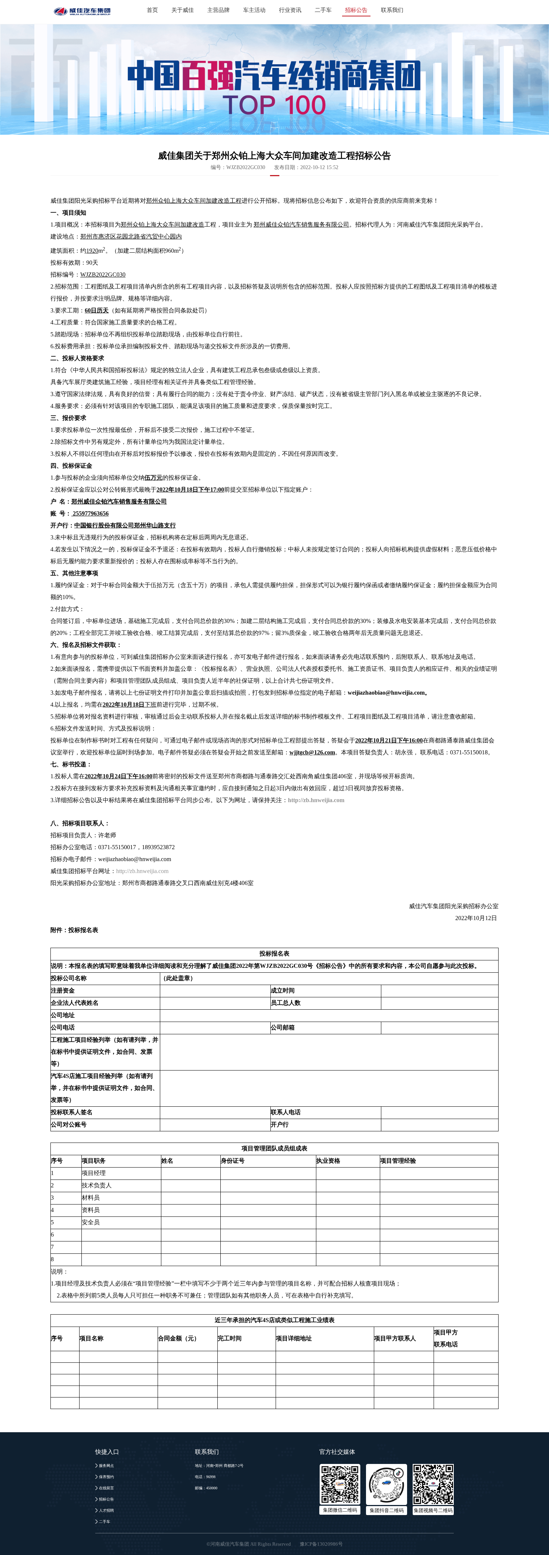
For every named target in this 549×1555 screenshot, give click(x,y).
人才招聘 (106, 1510)
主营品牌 (218, 10)
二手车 (323, 10)
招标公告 (356, 10)
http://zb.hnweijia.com (142, 871)
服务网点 (106, 1466)
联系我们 (392, 10)
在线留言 (106, 1488)
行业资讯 (290, 10)
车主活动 (254, 10)
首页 (152, 10)
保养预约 (106, 1477)
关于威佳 (182, 10)
